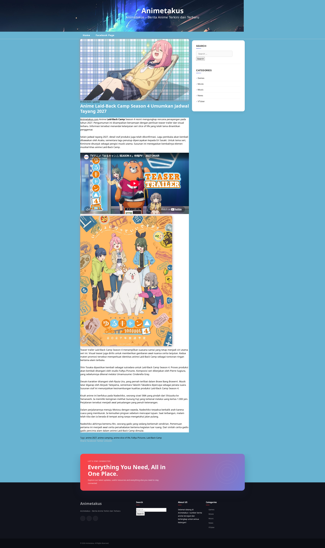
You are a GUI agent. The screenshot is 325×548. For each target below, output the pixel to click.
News (200, 95)
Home (86, 35)
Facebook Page (105, 35)
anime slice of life (122, 437)
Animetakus (162, 10)
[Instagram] (95, 518)
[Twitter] (89, 518)
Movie (201, 84)
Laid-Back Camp (154, 437)
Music (201, 89)
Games (201, 78)
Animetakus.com (89, 119)
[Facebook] (82, 518)
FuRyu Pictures (138, 437)
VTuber (201, 101)
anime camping (105, 437)
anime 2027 (91, 437)
